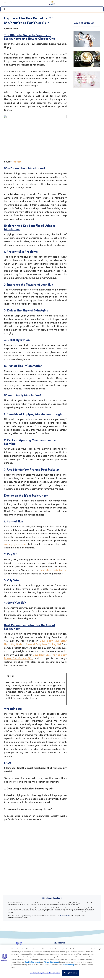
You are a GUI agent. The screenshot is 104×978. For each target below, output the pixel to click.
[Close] (100, 949)
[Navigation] (6, 3)
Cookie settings (68, 965)
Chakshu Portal (65, 916)
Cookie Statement (32, 962)
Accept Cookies (70, 973)
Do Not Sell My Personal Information (45, 973)
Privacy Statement (51, 962)
